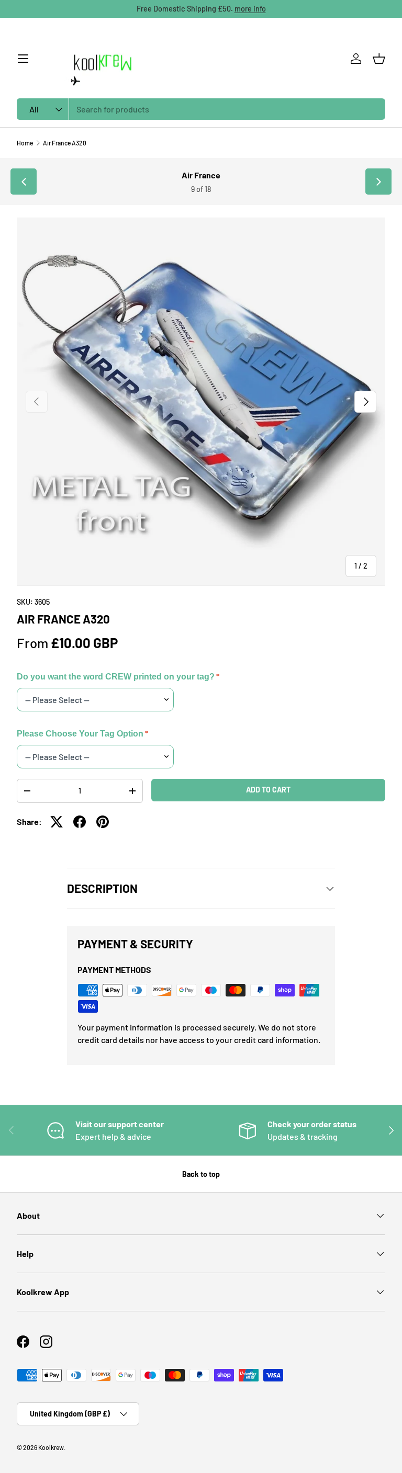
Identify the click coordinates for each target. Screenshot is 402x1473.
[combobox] (201, 109)
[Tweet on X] (56, 821)
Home (25, 143)
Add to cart (268, 789)
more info (250, 8)
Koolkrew (51, 1447)
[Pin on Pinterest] (102, 821)
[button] (378, 58)
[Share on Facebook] (79, 821)
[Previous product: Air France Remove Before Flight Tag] (23, 181)
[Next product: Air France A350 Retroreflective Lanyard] (378, 181)
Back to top (201, 1174)
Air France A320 (64, 143)
